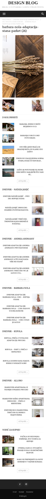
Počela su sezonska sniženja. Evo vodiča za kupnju (30, 438)
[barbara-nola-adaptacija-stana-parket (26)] (23, 97)
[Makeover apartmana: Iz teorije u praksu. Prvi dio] (38, 390)
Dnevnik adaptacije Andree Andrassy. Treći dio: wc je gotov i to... (16, 270)
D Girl (15, 492)
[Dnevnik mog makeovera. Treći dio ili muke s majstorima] (38, 413)
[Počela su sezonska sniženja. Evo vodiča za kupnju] (8, 439)
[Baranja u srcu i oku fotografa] (8, 138)
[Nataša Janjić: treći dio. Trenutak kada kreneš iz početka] (38, 222)
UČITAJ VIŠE (22, 181)
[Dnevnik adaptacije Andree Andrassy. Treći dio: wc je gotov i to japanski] (38, 271)
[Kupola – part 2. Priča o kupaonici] (38, 352)
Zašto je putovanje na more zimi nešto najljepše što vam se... (30, 172)
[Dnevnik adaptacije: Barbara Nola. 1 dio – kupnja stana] (38, 298)
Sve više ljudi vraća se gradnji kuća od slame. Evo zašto (30, 149)
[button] (4, 14)
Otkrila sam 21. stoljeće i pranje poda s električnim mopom (30, 450)
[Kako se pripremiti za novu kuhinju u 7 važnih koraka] (8, 462)
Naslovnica (6, 20)
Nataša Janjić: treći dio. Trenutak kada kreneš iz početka (16, 221)
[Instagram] (26, 484)
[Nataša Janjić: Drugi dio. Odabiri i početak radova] (38, 210)
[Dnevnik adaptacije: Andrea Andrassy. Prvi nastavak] (38, 248)
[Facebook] (20, 484)
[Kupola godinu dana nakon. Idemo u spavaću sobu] (38, 364)
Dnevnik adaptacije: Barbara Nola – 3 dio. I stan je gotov (16, 319)
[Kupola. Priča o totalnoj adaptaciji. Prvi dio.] (38, 341)
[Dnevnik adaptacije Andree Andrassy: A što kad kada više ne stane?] (38, 260)
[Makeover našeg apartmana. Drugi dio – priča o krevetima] (38, 402)
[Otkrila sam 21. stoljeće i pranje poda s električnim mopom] (8, 451)
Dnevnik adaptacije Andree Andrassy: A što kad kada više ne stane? (16, 259)
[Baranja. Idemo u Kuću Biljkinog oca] (8, 127)
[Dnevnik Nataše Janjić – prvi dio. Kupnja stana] (38, 199)
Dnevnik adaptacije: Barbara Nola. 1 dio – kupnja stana (16, 297)
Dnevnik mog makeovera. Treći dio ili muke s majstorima (16, 412)
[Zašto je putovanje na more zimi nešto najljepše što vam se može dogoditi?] (8, 173)
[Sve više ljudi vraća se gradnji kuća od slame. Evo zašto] (8, 150)
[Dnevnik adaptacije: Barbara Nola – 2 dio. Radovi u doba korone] (38, 309)
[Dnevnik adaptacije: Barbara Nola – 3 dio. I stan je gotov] (38, 320)
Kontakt (21, 492)
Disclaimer (29, 492)
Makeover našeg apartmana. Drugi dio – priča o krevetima (16, 401)
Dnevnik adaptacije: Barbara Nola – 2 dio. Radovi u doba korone (21, 21)
